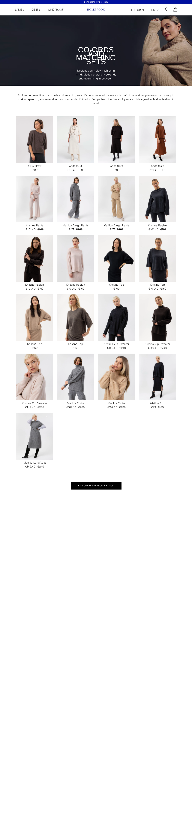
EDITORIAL (138, 9)
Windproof (56, 9)
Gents (36, 9)
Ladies (19, 9)
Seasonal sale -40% (96, 2)
